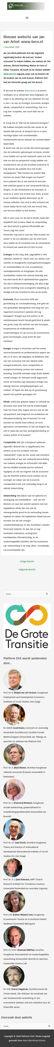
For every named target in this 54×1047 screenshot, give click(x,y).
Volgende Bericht (27, 569)
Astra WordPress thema (34, 1040)
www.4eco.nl (9, 73)
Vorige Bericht (27, 561)
